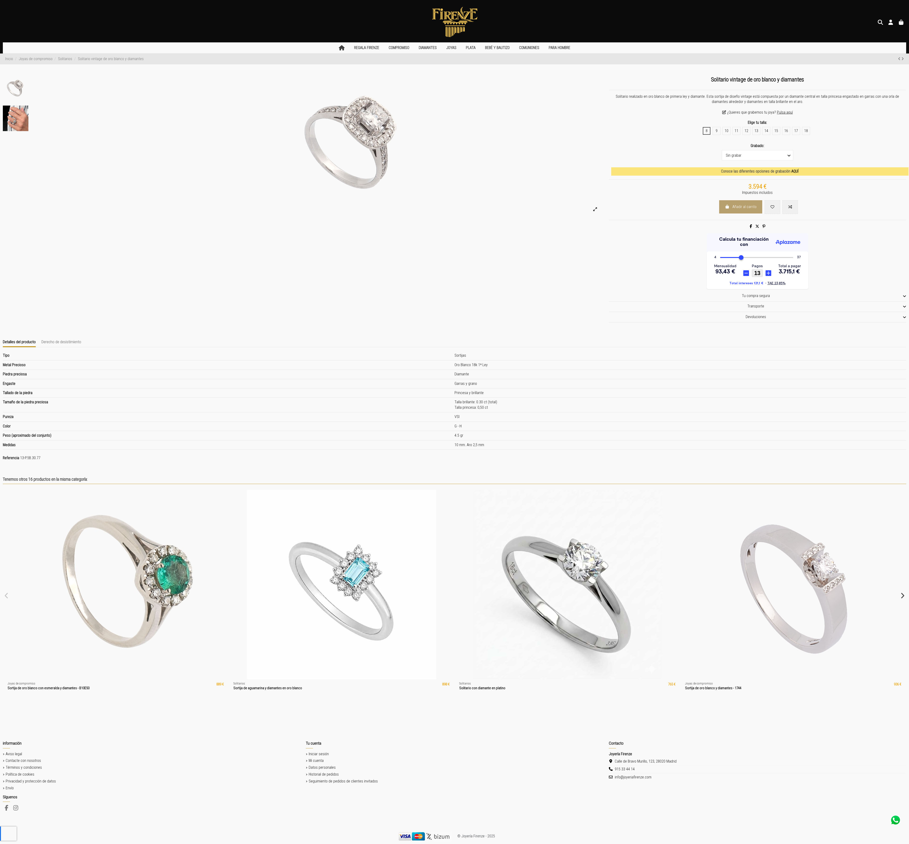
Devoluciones (756, 317)
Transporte (755, 306)
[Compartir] (751, 226)
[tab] (757, 296)
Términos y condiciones (24, 767)
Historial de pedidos (324, 774)
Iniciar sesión (319, 754)
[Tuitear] (757, 226)
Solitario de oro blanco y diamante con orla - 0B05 (494, 688)
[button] (366, 48)
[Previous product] (899, 59)
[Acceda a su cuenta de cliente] (890, 23)
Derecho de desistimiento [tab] (61, 341)
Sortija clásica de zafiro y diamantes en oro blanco (43, 688)
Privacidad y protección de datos (31, 781)
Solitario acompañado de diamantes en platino (266, 688)
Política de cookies (20, 774)
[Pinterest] (763, 226)
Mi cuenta (316, 760)
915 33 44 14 (625, 769)
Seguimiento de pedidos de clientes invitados (343, 781)
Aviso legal (14, 754)
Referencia (11, 458)
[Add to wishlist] (772, 207)
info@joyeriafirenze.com (633, 777)
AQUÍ (794, 171)
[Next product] (902, 59)
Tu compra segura (756, 295)
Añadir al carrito (744, 206)
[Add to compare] (790, 207)
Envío (10, 788)
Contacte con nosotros (23, 760)
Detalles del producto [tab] (19, 341)
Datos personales (322, 767)
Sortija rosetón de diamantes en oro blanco (715, 688)
